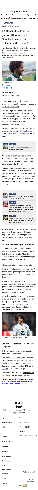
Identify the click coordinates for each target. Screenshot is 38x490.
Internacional (22, 15)
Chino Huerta (15, 281)
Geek (3, 466)
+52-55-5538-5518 (24, 422)
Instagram (5, 483)
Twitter (11, 383)
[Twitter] (7, 88)
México (14, 15)
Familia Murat (21, 18)
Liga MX (5, 369)
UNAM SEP (31, 18)
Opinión (29, 15)
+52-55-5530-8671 (24, 427)
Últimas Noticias (6, 15)
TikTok (23, 383)
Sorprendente (6, 456)
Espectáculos (6, 461)
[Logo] (19, 11)
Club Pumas (27, 131)
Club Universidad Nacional (10, 26)
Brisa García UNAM (8, 18)
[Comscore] (19, 412)
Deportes (5, 446)
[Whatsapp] (10, 88)
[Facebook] (3, 88)
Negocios (5, 451)
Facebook (5, 383)
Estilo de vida (6, 441)
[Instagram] (22, 403)
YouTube (17, 383)
